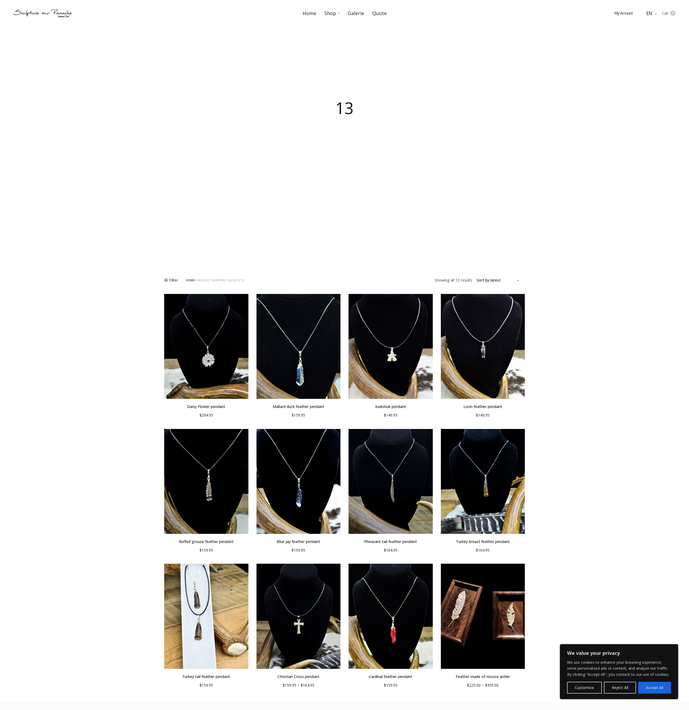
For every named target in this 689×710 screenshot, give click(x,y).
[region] (619, 671)
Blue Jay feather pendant (298, 541)
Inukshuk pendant (390, 406)
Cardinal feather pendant (390, 676)
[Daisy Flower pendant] (206, 346)
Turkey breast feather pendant (483, 541)
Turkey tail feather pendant (206, 676)
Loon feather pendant (482, 406)
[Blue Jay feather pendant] (298, 481)
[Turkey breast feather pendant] (483, 481)
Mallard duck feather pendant (298, 406)
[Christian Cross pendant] (298, 616)
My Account (623, 13)
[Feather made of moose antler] (483, 616)
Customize (584, 687)
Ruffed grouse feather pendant (206, 541)
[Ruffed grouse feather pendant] (206, 481)
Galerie (356, 13)
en (649, 13)
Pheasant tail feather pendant (390, 541)
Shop (330, 13)
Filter (173, 280)
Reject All (620, 687)
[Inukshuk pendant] (391, 346)
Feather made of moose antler (483, 676)
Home (309, 13)
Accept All (654, 687)
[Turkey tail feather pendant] (206, 616)
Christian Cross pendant (298, 676)
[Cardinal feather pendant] (391, 616)
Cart (667, 13)
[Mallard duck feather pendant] (298, 346)
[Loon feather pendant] (483, 346)
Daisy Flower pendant (206, 406)
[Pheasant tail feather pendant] (391, 481)
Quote (379, 13)
